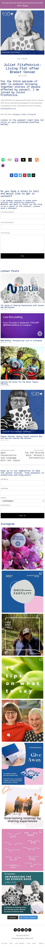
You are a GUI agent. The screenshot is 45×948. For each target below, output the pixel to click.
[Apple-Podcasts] (17, 160)
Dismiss (25, 6)
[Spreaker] (24, 160)
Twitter (23, 114)
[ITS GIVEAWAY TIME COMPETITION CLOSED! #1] (22, 764)
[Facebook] (11, 175)
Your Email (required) (7, 222)
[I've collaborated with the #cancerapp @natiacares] (22, 807)
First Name (4, 479)
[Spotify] (4, 160)
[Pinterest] (24, 175)
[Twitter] (20, 175)
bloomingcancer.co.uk (8, 108)
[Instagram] (22, 930)
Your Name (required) (7, 212)
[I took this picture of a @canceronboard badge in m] (22, 549)
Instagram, (17, 114)
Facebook (32, 114)
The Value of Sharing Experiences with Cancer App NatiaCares (22, 306)
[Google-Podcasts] (10, 160)
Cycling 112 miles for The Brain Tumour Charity (19, 383)
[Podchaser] (4, 165)
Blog (28, 943)
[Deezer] (31, 160)
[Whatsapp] (29, 175)
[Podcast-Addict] (38, 160)
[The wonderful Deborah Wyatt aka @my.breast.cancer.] (22, 850)
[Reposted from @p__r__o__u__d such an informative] (22, 678)
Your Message (5, 233)
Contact (41, 943)
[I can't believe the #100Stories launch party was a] (22, 721)
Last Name (4, 488)
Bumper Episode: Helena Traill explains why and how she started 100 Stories (21, 437)
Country (3, 498)
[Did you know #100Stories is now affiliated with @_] (22, 893)
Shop (11, 943)
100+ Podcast (22, 59)
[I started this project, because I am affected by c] (22, 635)
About (34, 943)
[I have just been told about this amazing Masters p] (22, 592)
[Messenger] (16, 175)
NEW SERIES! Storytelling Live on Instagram (21, 340)
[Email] (33, 175)
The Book (4, 943)
